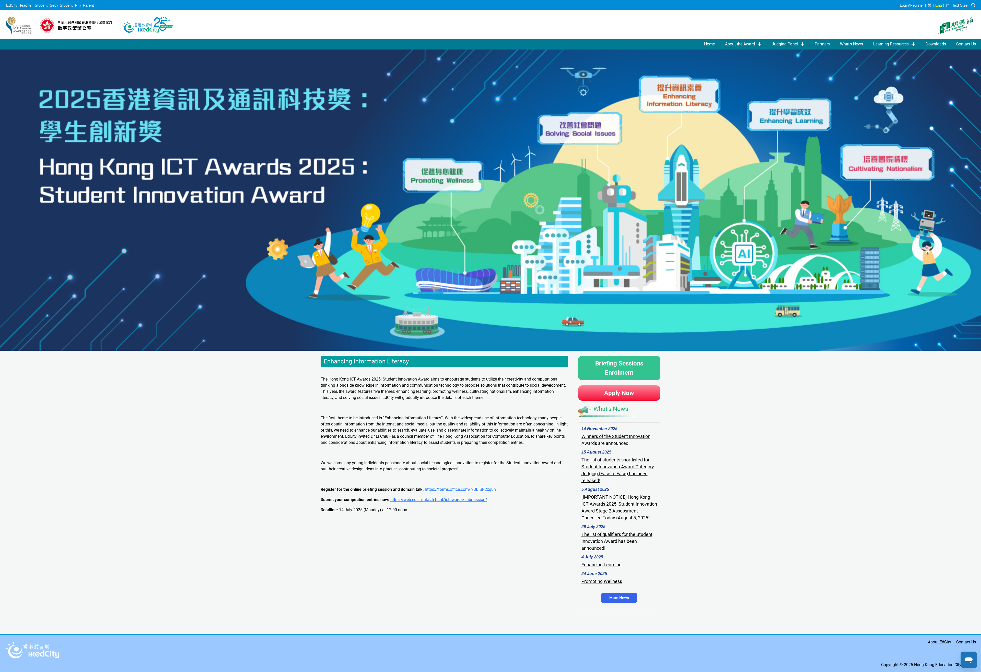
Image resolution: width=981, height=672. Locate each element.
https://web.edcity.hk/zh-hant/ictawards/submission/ (438, 499)
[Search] (973, 5)
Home (709, 44)
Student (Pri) (70, 5)
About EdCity (939, 642)
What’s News (851, 44)
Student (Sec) (46, 5)
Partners (822, 44)
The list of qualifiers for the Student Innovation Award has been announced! (616, 541)
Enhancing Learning (601, 564)
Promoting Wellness (601, 581)
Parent (88, 5)
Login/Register (912, 5)
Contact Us (966, 44)
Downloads (936, 44)
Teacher (26, 5)
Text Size (959, 5)
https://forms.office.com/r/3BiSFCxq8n (460, 489)
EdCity (11, 5)
